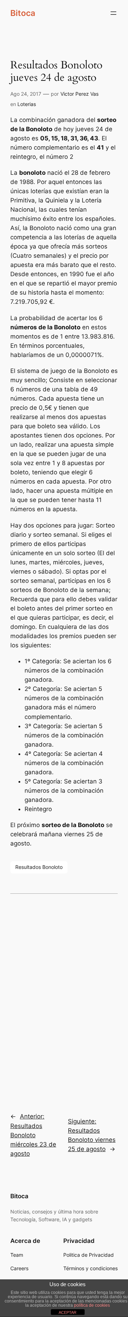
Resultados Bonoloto (39, 867)
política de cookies (92, 1305)
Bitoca (22, 13)
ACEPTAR (67, 1312)
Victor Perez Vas (79, 94)
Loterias (26, 104)
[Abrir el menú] (113, 13)
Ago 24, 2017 (25, 94)
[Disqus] (64, 998)
